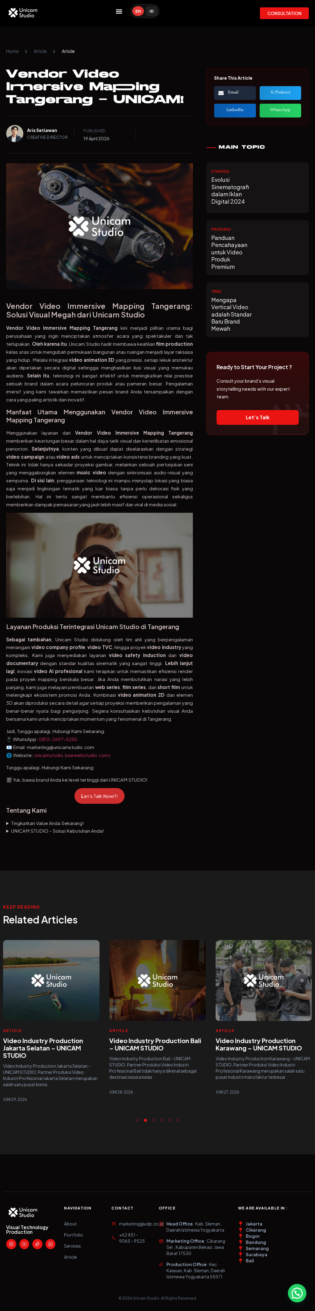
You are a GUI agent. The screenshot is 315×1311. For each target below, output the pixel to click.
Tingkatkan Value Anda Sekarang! (47, 823)
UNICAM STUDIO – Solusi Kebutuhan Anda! (57, 831)
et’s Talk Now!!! (99, 796)
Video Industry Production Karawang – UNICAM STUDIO (259, 1044)
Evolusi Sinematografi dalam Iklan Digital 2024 (230, 190)
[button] (119, 11)
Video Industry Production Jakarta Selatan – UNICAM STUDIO (43, 1048)
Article (40, 51)
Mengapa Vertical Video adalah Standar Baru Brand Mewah (231, 314)
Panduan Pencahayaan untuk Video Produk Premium (229, 252)
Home (12, 51)
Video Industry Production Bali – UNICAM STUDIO (155, 1044)
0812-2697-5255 (58, 739)
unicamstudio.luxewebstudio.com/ (72, 755)
